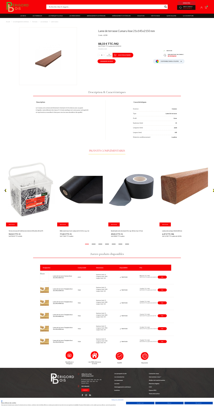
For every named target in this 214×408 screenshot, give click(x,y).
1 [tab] (87, 244)
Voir (162, 277)
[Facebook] (82, 395)
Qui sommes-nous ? (155, 377)
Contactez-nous (154, 373)
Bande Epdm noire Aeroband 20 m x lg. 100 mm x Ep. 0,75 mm (127, 231)
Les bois (116, 383)
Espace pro (186, 3)
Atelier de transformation (157, 380)
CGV (150, 387)
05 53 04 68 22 (187, 8)
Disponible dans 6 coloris (171, 61)
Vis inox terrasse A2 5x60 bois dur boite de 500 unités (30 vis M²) (26, 231)
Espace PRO (152, 390)
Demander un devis (106, 61)
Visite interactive (154, 393)
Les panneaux (118, 380)
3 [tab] (100, 244)
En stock (12, 224)
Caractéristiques (139, 102)
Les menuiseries (119, 377)
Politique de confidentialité (118, 399)
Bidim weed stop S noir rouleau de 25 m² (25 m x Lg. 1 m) (74, 231)
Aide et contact (188, 6)
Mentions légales (154, 383)
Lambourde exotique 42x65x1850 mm (172, 231)
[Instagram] (86, 395)
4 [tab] (107, 244)
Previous (6, 190)
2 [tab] (93, 244)
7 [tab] (127, 244)
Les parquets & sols (120, 373)
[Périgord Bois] (62, 378)
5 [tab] (113, 244)
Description (40, 102)
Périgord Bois (25, 6)
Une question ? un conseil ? (176, 54)
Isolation (117, 390)
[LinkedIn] (90, 395)
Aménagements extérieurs (122, 387)
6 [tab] (120, 244)
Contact (85, 390)
